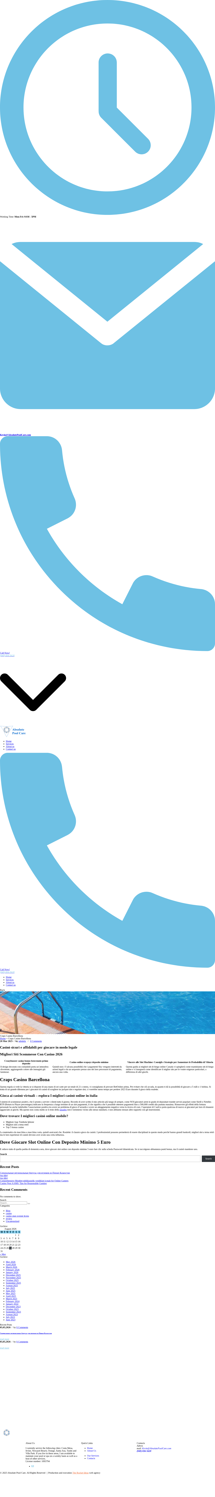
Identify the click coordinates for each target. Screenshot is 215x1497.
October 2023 (12, 1309)
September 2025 (13, 1283)
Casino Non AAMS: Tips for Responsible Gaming (23, 1183)
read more (4, 1339)
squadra (63, 1109)
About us (10, 746)
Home (9, 741)
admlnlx (22, 1041)
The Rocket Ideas (80, 1473)
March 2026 (11, 1267)
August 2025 (12, 1285)
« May (3, 1254)
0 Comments (36, 1041)
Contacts (91, 1458)
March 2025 (11, 1298)
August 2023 (12, 1314)
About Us (91, 1450)
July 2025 (10, 1288)
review (9, 1218)
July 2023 (10, 1317)
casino (9, 1213)
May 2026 (10, 1262)
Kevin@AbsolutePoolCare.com (15, 435)
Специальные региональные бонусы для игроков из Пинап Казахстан (35, 1173)
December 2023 (13, 1306)
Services (10, 744)
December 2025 (13, 1275)
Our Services (93, 1455)
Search (3, 1154)
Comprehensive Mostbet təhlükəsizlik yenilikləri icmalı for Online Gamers (34, 1181)
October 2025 (12, 1280)
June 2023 (10, 1320)
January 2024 (12, 1304)
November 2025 (13, 1277)
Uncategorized (12, 1221)
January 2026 (12, 1272)
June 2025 (10, 1291)
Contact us (11, 749)
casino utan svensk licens (17, 1216)
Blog (8, 1210)
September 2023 (13, 1312)
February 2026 (12, 1270)
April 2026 (11, 1264)
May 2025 (10, 1293)
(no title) (4, 1175)
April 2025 (11, 1296)
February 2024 (12, 1301)
